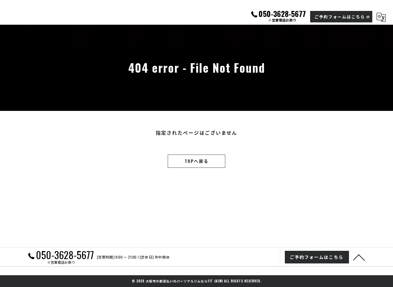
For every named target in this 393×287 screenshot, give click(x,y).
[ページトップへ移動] (359, 257)
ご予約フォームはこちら (339, 17)
